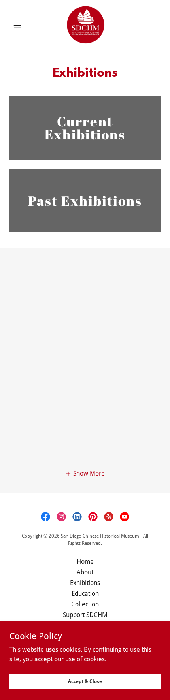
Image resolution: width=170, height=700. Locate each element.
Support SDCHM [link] (85, 615)
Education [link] (85, 593)
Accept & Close (85, 681)
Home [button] (85, 561)
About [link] (85, 572)
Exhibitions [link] (85, 583)
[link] (85, 25)
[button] (20, 25)
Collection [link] (85, 604)
